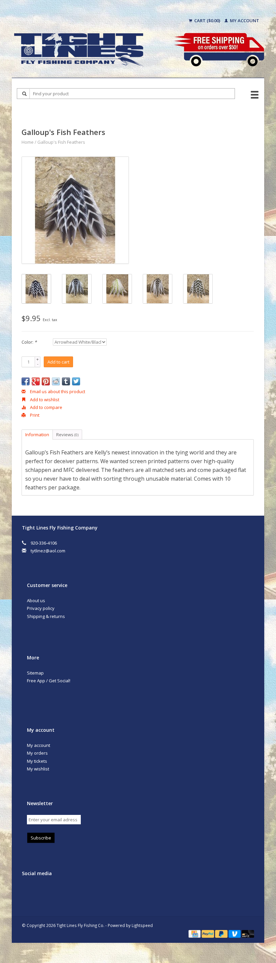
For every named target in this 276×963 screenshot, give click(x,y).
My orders (37, 753)
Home (28, 142)
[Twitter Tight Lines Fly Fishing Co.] (42, 891)
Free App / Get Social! (48, 681)
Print (34, 415)
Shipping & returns (46, 616)
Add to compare (45, 407)
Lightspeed (142, 925)
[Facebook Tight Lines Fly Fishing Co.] (28, 891)
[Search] (25, 94)
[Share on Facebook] (26, 381)
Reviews (67, 435)
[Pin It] (46, 381)
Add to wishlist (44, 400)
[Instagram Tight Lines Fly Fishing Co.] (69, 891)
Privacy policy (41, 608)
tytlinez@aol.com (48, 551)
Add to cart (58, 362)
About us (36, 600)
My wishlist (38, 769)
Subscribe (41, 838)
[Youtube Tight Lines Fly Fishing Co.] (55, 891)
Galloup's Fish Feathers (61, 142)
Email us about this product (57, 391)
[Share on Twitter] (76, 381)
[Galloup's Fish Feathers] (75, 210)
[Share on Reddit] (56, 381)
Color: (29, 342)
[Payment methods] (195, 933)
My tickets (37, 761)
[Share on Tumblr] (66, 381)
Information (37, 435)
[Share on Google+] (36, 381)
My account (244, 21)
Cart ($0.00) (207, 21)
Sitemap (35, 673)
